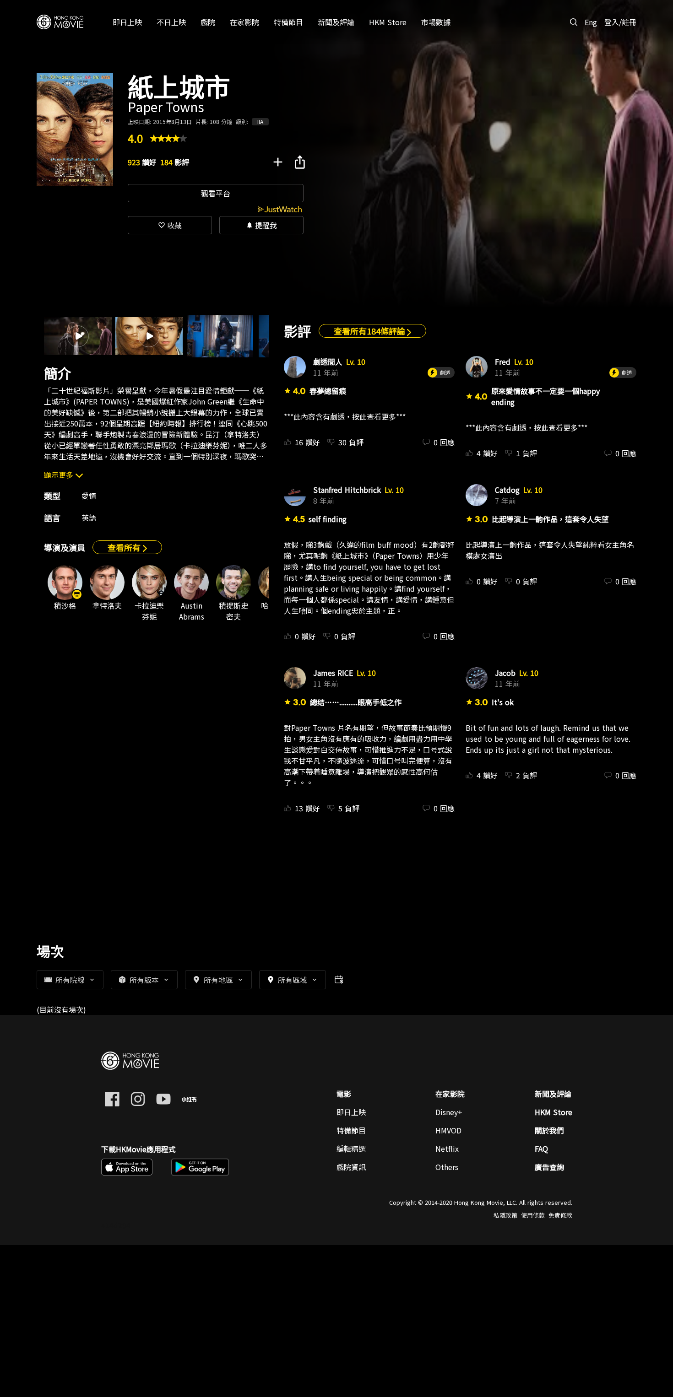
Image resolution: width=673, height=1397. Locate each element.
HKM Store (553, 1111)
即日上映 (351, 1111)
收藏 (170, 225)
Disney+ (448, 1111)
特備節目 (351, 1130)
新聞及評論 (553, 1093)
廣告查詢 (549, 1166)
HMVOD (448, 1130)
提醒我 (261, 225)
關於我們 (549, 1130)
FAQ (541, 1148)
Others (446, 1166)
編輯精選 (351, 1148)
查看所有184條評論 (370, 331)
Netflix (447, 1148)
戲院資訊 (351, 1166)
